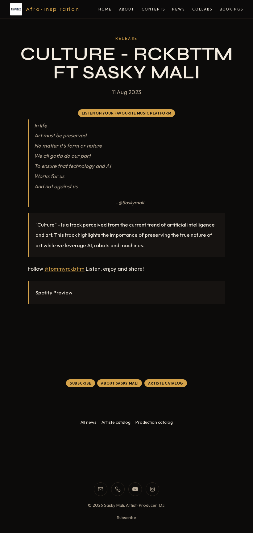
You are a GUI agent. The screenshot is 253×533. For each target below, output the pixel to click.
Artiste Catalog (165, 383)
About (127, 9)
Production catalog (154, 422)
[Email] (100, 489)
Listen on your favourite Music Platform (127, 113)
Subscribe (80, 383)
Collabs (202, 9)
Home (105, 9)
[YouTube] (135, 489)
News (178, 9)
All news (89, 422)
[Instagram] (152, 489)
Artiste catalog (116, 422)
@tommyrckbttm (64, 268)
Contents (153, 9)
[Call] (118, 489)
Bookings (231, 9)
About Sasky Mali (119, 383)
